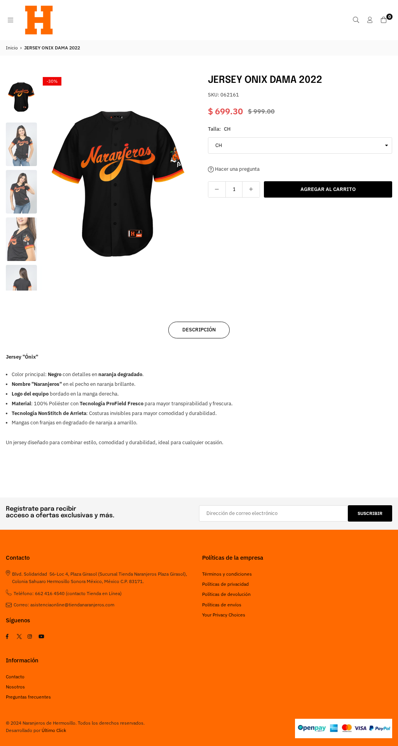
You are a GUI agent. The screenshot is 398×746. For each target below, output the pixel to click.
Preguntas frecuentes (28, 697)
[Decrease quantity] (216, 189)
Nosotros (15, 687)
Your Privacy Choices (223, 615)
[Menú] (10, 20)
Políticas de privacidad (225, 584)
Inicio (12, 48)
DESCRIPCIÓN (199, 329)
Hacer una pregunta (237, 169)
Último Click (54, 730)
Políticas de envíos (221, 605)
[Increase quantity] (251, 189)
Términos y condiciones (227, 574)
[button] (185, 183)
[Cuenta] (370, 20)
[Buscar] (356, 20)
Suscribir (370, 513)
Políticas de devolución (226, 594)
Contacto (15, 676)
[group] (118, 182)
